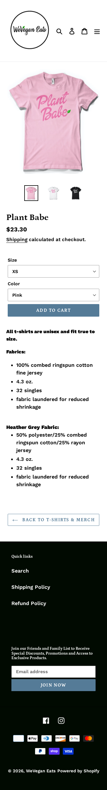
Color (14, 283)
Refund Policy (28, 603)
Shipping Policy (30, 587)
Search (20, 571)
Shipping (16, 239)
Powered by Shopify (78, 770)
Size (12, 260)
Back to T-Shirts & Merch (58, 519)
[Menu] (97, 30)
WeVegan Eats (41, 770)
